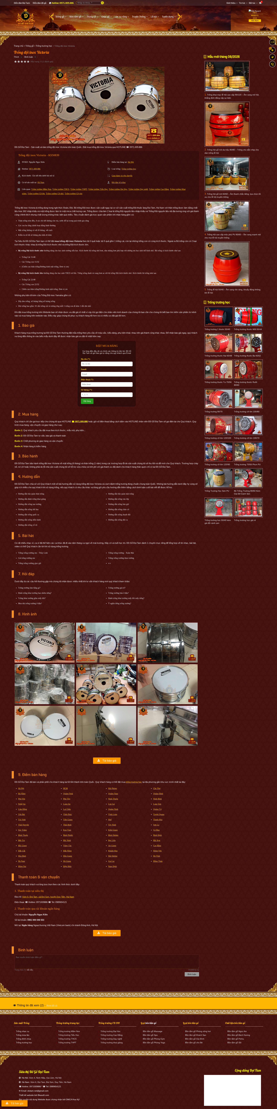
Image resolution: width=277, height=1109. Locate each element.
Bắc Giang (22, 846)
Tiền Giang (67, 820)
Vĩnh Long (112, 814)
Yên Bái (21, 814)
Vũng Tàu (67, 846)
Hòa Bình (22, 856)
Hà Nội (131, 162)
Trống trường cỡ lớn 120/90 (217, 464)
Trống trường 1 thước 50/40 (217, 329)
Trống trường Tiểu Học (98, 189)
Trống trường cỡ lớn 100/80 (246, 411)
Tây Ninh (112, 825)
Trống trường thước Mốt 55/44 (248, 329)
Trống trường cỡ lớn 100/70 (246, 438)
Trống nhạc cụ (22, 1031)
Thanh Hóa (157, 820)
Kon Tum (67, 830)
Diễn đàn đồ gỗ (39, 3)
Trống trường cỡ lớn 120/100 (218, 438)
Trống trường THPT (78, 189)
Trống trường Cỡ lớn (36, 194)
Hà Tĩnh (156, 856)
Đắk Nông (67, 851)
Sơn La (156, 825)
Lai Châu (67, 809)
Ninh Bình (157, 799)
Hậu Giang (67, 856)
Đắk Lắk (21, 851)
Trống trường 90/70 (213, 411)
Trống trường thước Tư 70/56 (218, 382)
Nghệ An (21, 804)
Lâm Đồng (22, 809)
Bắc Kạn (156, 840)
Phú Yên (21, 799)
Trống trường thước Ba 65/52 (247, 356)
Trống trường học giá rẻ (245, 520)
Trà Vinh (22, 820)
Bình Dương (113, 835)
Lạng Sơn (157, 804)
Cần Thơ (156, 788)
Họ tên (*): (86, 359)
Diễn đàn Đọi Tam (22, 3)
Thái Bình (67, 825)
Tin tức (242, 3)
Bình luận (28, 57)
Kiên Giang (113, 830)
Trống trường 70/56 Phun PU (247, 464)
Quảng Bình (158, 794)
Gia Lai (111, 861)
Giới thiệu (231, 3)
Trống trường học (128, 169)
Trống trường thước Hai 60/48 (218, 356)
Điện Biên (67, 866)
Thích (16, 57)
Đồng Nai (22, 866)
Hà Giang (67, 861)
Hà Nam (41, 182)
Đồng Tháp (157, 861)
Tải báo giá (109, 760)
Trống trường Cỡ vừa (73, 194)
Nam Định (112, 866)
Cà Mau (156, 830)
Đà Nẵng (21, 794)
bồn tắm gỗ (150, 1023)
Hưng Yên (157, 851)
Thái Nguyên (23, 825)
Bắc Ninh (67, 840)
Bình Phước (68, 835)
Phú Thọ (66, 799)
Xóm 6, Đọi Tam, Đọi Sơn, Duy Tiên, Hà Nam (50, 1082)
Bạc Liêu (112, 840)
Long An (66, 804)
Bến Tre (21, 840)
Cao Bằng (157, 846)
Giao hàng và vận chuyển (122, 176)
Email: (84, 369)
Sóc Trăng (22, 830)
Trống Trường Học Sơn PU (217, 491)
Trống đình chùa (23, 1039)
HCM (65, 788)
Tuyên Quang (158, 814)
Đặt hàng (87, 401)
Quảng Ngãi (68, 794)
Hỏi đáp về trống (119, 182)
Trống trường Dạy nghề (138, 189)
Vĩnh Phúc (67, 814)
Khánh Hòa (112, 851)
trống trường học (134, 782)
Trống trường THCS (60, 189)
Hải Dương (112, 856)
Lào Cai (111, 804)
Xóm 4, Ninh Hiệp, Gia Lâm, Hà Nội (45, 1078)
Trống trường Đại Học (118, 189)
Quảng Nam (113, 794)
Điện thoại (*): (87, 380)
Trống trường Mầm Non (41, 189)
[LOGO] (25, 17)
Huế (110, 820)
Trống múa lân (22, 1035)
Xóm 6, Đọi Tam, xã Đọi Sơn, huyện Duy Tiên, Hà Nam (48, 897)
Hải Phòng (112, 788)
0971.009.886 (34, 169)
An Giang (112, 846)
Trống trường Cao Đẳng (159, 189)
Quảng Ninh (113, 809)
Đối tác (252, 3)
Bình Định (157, 835)
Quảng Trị (157, 809)
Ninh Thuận (113, 799)
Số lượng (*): (86, 390)
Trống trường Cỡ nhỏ (54, 194)
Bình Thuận (23, 835)
